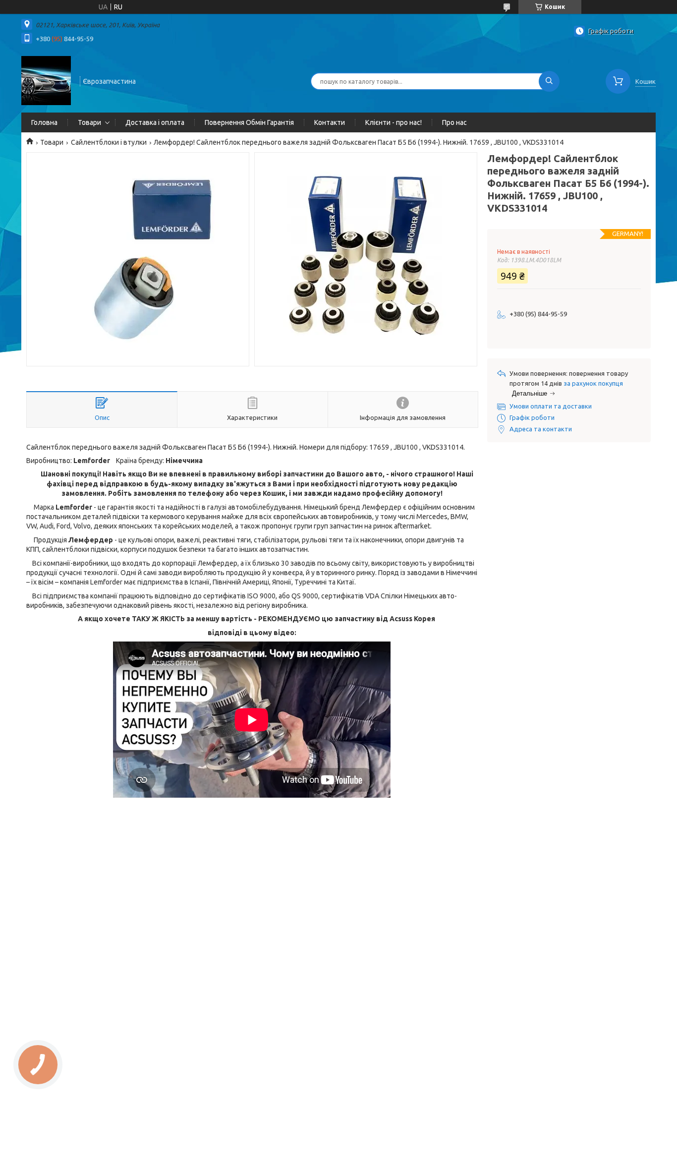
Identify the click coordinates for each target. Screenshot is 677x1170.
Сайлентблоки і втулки (109, 142)
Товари (89, 122)
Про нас (454, 122)
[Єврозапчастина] (46, 80)
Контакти (329, 122)
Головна (44, 122)
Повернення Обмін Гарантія (249, 122)
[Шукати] (549, 81)
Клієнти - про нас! (393, 122)
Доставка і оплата (154, 122)
